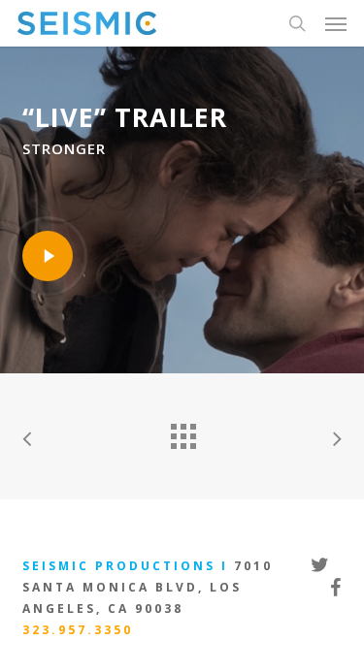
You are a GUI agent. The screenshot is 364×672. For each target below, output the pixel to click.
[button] (336, 23)
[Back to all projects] (182, 431)
